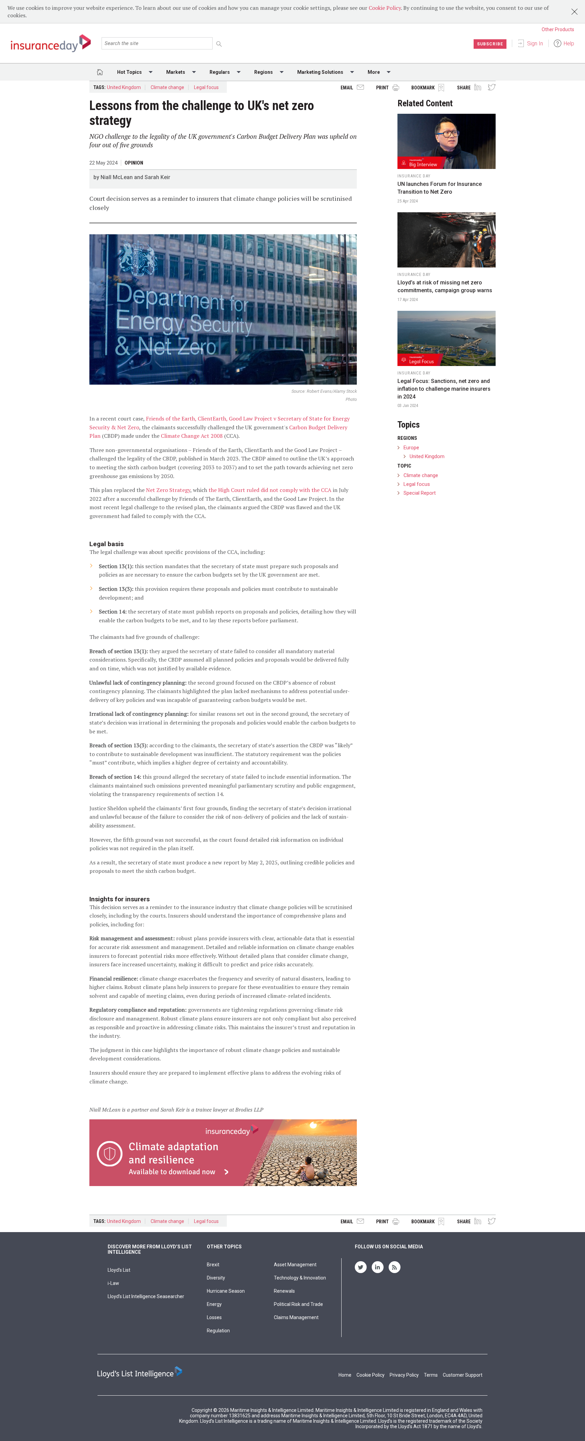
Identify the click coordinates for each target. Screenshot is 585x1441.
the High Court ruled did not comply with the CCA (270, 490)
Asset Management (295, 1264)
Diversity (216, 1278)
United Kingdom (124, 87)
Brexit (213, 1264)
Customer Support (462, 1375)
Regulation (218, 1330)
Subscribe (490, 44)
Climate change (167, 87)
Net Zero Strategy (168, 490)
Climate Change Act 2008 (192, 435)
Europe (411, 448)
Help (569, 43)
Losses (214, 1317)
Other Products (558, 29)
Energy (214, 1304)
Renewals (284, 1291)
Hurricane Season (226, 1291)
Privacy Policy (404, 1375)
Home (345, 1375)
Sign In (535, 43)
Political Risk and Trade (298, 1304)
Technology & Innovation (300, 1278)
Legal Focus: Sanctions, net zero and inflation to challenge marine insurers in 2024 (444, 389)
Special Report (420, 493)
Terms (431, 1375)
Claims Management (296, 1317)
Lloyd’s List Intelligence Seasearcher (146, 1296)
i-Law (113, 1283)
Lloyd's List (119, 1270)
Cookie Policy (385, 8)
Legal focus (206, 87)
